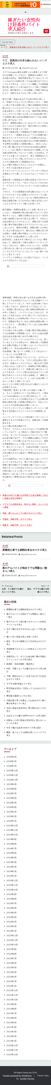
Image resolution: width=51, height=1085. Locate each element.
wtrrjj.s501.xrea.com (29, 68)
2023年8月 (11, 898)
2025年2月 (11, 816)
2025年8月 (11, 789)
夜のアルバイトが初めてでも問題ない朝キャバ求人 (24, 569)
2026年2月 (11, 761)
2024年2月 (11, 871)
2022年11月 (12, 940)
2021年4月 (11, 1027)
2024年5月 (11, 857)
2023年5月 (11, 912)
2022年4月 (11, 972)
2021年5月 (11, 1022)
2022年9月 (11, 949)
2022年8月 (11, 954)
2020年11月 (12, 1050)
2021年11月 (12, 995)
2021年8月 (11, 1008)
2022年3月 (11, 976)
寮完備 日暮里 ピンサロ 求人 (19, 696)
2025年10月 (12, 779)
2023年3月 (11, 921)
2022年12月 (12, 935)
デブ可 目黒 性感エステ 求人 (19, 683)
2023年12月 (12, 880)
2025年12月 (12, 770)
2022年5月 (11, 967)
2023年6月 (11, 908)
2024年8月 (11, 844)
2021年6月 (11, 1018)
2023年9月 (11, 894)
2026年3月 (11, 757)
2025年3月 (11, 811)
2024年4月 (11, 862)
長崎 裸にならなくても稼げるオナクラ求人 (22, 513)
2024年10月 (12, 834)
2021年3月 (11, 1031)
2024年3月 (11, 866)
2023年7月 (11, 903)
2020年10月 (12, 1054)
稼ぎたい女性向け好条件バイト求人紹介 (24, 24)
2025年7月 (11, 793)
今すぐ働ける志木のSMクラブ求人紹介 (23, 727)
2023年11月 (12, 885)
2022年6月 (11, 963)
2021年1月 (11, 1041)
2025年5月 (11, 802)
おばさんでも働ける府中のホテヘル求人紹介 (26, 715)
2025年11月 (12, 775)
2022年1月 (11, 986)
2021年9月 (11, 1004)
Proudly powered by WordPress (17, 1075)
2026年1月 (11, 766)
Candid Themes (27, 1078)
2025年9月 (11, 784)
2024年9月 (11, 839)
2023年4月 (11, 917)
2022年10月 (12, 944)
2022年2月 (11, 981)
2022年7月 (11, 958)
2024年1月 (11, 876)
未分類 (5, 56)
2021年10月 (12, 999)
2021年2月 (11, 1036)
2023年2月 (11, 926)
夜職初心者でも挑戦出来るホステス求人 (24, 550)
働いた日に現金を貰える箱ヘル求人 (22, 636)
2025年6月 (11, 798)
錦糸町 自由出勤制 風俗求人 (20, 664)
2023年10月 (12, 889)
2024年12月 (12, 825)
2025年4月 (11, 807)
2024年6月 (11, 853)
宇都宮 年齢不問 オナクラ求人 (17, 519)
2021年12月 (12, 990)
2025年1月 (11, 821)
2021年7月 (11, 1013)
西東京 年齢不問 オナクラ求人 (17, 525)
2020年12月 (12, 1045)
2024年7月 (11, 848)
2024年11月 (12, 830)
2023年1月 (11, 931)
